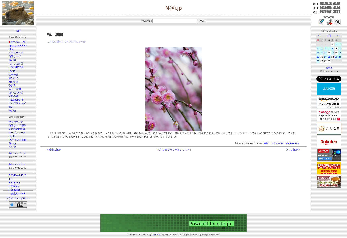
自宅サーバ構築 (17, 125)
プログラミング (17, 103)
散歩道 (12, 85)
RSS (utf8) (14, 189)
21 (329, 57)
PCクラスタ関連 (18, 139)
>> (338, 35)
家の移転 (13, 81)
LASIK (12, 70)
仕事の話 (13, 74)
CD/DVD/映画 (16, 67)
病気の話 (13, 96)
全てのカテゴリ (19, 42)
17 (340, 53)
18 (318, 57)
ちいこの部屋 (16, 63)
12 (321, 53)
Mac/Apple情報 (17, 129)
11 (318, 53)
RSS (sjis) (14, 186)
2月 (329, 35)
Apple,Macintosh (18, 45)
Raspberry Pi (16, 99)
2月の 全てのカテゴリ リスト (173, 149)
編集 (266, 143)
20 (325, 57)
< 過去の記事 (54, 149)
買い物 (12, 60)
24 (340, 57)
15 (332, 53)
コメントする (277, 143)
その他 (12, 110)
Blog (11, 49)
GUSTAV (156, 234)
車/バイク (14, 78)
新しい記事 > (293, 149)
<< (319, 35)
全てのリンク (16, 121)
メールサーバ (16, 52)
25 (318, 61)
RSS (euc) (14, 182)
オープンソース (17, 132)
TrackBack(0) (292, 143)
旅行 (11, 107)
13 (325, 53)
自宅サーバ (15, 56)
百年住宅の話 (16, 92)
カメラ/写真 (15, 89)
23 (336, 57)
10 (340, 48)
